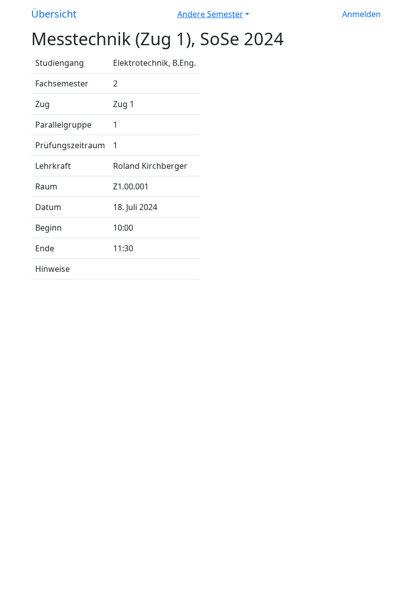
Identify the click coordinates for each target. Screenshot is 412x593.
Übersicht (53, 14)
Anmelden (361, 14)
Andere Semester (210, 14)
